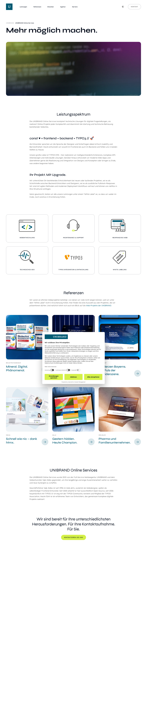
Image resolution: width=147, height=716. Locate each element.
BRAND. (108, 305)
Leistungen (23, 7)
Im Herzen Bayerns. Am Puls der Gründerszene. (112, 370)
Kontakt (134, 7)
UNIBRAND (10, 23)
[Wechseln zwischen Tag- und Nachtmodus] (123, 7)
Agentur (63, 7)
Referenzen (37, 7)
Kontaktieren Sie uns (73, 537)
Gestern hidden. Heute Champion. (64, 440)
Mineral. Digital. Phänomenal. (17, 368)
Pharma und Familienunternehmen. (115, 440)
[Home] (9, 6)
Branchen (51, 7)
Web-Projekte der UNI (95, 305)
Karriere (75, 7)
